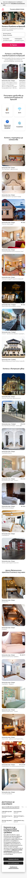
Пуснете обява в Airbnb (17, 9)
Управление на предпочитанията (13, 867)
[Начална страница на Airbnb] (3, 9)
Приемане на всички (13, 859)
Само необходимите (13, 863)
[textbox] (7, 40)
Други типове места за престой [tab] (10, 807)
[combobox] (13, 35)
